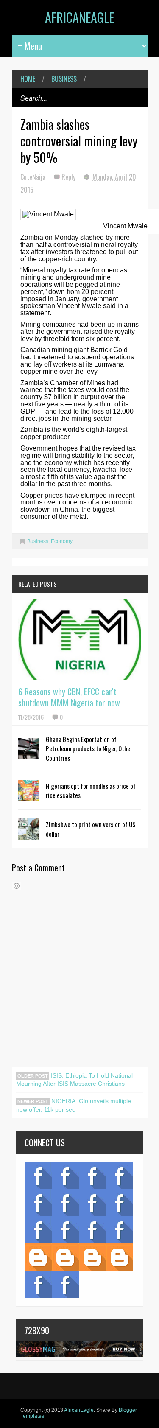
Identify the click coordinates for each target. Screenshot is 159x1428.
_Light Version (92, 1257)
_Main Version (38, 1257)
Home (27, 79)
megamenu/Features (119, 1202)
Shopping (65, 1229)
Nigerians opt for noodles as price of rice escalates (91, 790)
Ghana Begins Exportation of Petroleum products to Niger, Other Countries (89, 748)
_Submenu (92, 1175)
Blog (38, 1175)
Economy (62, 541)
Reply (69, 177)
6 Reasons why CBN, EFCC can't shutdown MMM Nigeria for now (69, 697)
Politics (38, 1229)
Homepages (119, 1229)
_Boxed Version (119, 1257)
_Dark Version (65, 1257)
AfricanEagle (79, 17)
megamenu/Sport (92, 1229)
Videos (65, 1175)
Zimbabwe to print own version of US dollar (91, 829)
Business (64, 79)
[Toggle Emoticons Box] (16, 886)
